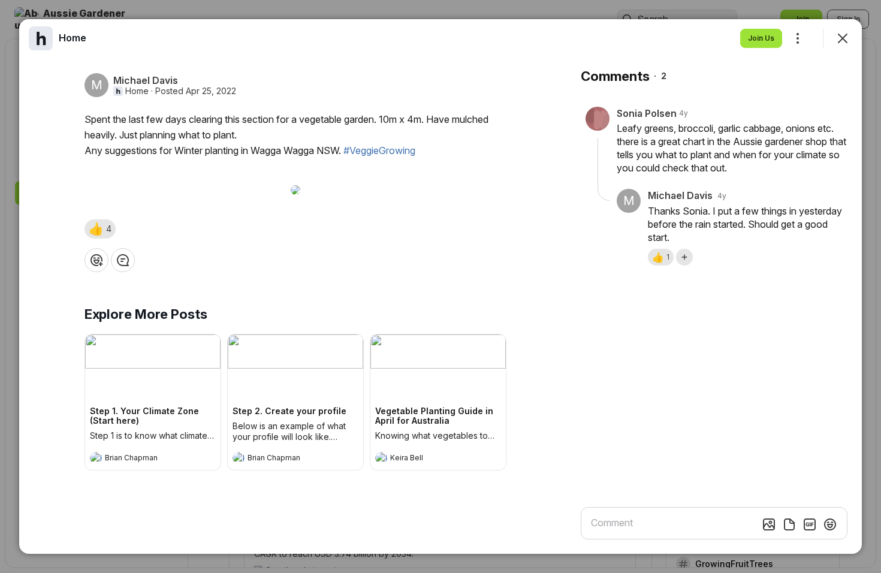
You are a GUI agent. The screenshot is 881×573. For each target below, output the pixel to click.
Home (137, 91)
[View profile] (96, 458)
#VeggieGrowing (379, 150)
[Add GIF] (809, 524)
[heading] (141, 459)
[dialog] (440, 286)
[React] (96, 260)
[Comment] (123, 260)
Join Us (761, 38)
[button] (100, 229)
